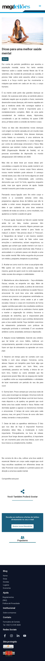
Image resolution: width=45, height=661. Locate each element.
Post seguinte (22, 559)
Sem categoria (9, 14)
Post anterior (22, 553)
